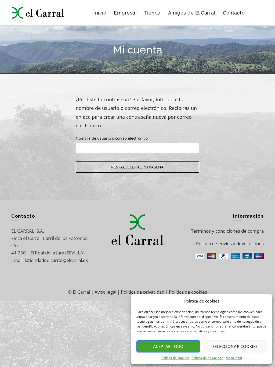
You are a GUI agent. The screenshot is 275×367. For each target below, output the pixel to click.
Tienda (152, 13)
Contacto (234, 13)
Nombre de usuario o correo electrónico (112, 138)
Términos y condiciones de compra (227, 231)
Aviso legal (234, 357)
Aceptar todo (168, 346)
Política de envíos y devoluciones (230, 243)
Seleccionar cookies (235, 346)
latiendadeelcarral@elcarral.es (56, 260)
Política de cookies (175, 357)
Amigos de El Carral (192, 13)
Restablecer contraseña (137, 167)
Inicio (99, 13)
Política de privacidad (207, 357)
